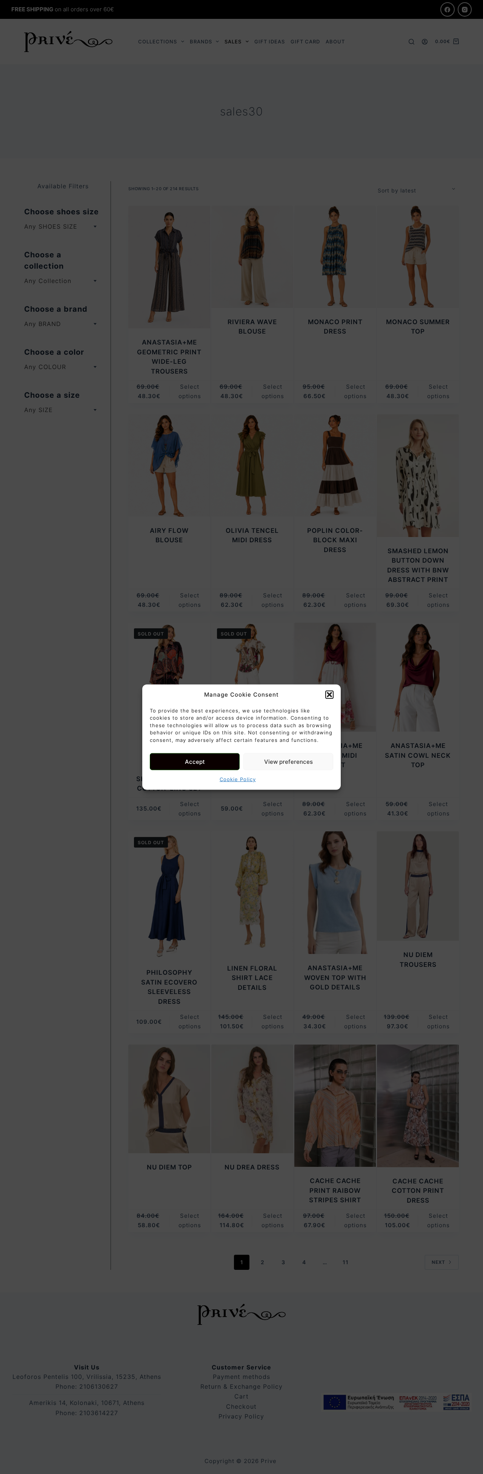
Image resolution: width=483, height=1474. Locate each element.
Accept (195, 761)
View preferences (288, 761)
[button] (329, 695)
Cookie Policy (238, 779)
